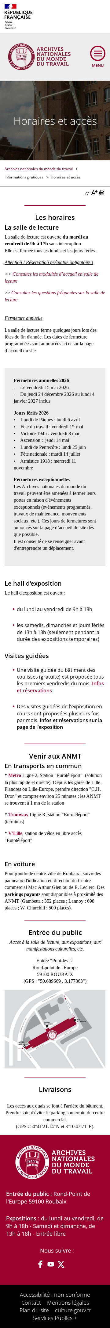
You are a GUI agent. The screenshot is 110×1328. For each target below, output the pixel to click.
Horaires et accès (66, 177)
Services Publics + (55, 1318)
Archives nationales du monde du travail (39, 168)
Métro (14, 775)
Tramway (18, 814)
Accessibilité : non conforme (55, 1294)
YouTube (50, 1264)
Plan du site (34, 1310)
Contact (31, 1302)
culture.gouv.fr (73, 1310)
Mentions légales (68, 1302)
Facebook (40, 1264)
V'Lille (15, 833)
